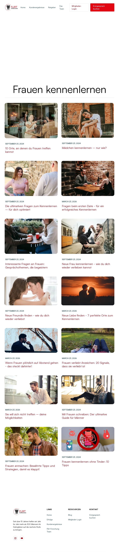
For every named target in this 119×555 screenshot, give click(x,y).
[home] (12, 7)
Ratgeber (52, 7)
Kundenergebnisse (36, 7)
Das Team (61, 7)
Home (22, 7)
